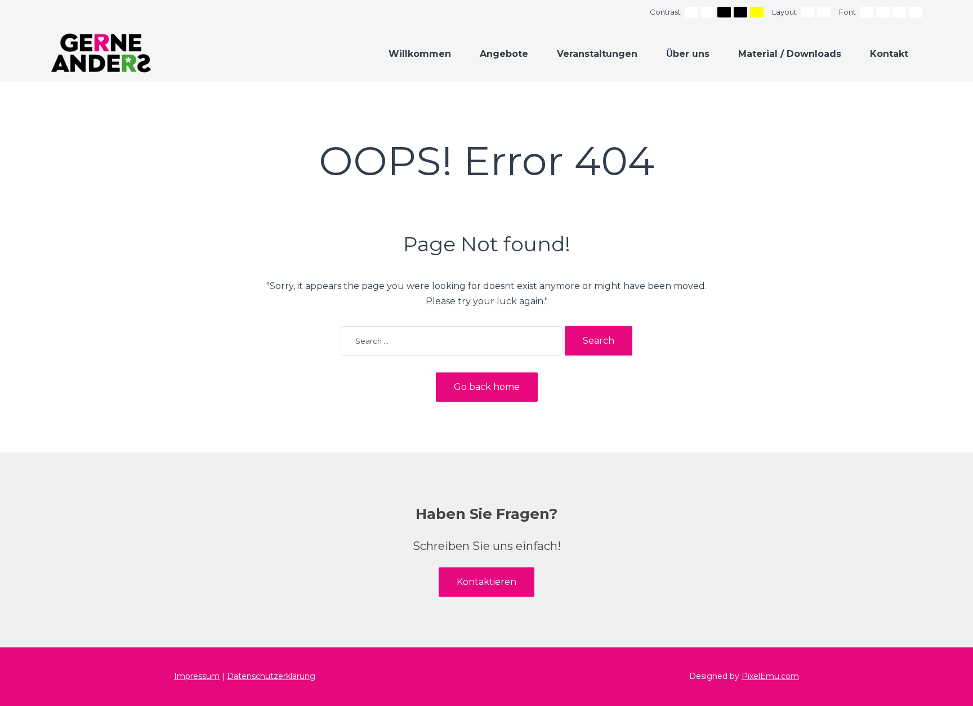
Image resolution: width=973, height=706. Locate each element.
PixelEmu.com (770, 676)
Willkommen (420, 53)
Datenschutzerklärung (271, 676)
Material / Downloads (789, 53)
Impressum (197, 676)
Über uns (687, 53)
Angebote (504, 53)
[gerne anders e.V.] (101, 53)
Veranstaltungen (597, 53)
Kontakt (889, 53)
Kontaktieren (486, 581)
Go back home (487, 386)
